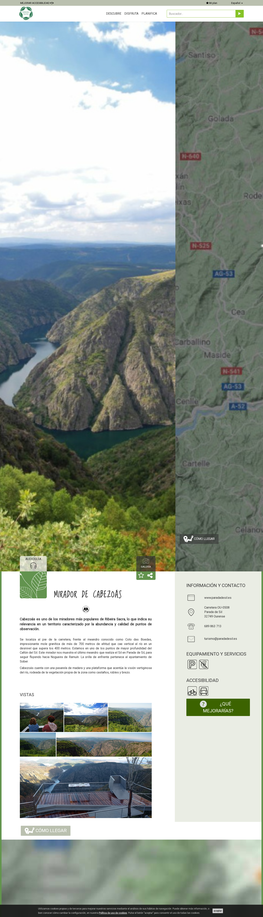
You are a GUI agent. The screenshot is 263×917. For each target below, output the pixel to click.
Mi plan (213, 3)
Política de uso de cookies (113, 913)
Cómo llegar (204, 539)
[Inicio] (26, 13)
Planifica (149, 13)
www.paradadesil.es (217, 598)
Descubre (113, 13)
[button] (141, 575)
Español (236, 3)
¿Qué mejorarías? (218, 707)
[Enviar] (239, 14)
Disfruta (131, 13)
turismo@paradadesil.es (220, 639)
